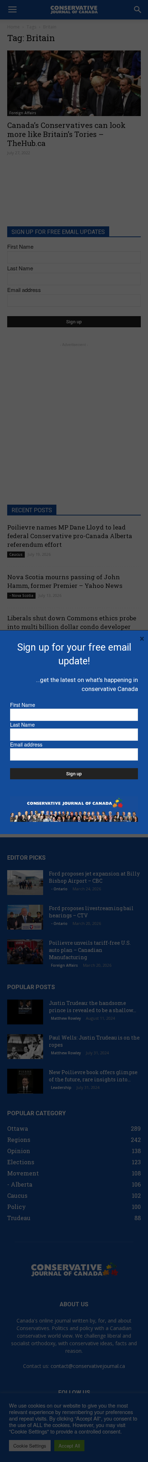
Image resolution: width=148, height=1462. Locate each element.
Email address (26, 744)
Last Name (22, 724)
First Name (22, 704)
